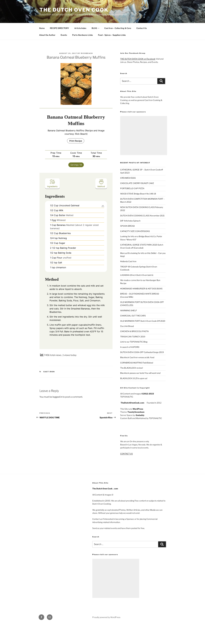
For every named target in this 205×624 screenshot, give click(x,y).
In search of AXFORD (129, 347)
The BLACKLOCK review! (131, 368)
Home (42, 28)
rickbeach (87, 53)
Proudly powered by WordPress (106, 617)
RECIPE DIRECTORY (59, 28)
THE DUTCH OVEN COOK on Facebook (137, 59)
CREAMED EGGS (128, 178)
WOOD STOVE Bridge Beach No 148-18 (138, 193)
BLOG (94, 28)
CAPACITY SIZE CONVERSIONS (135, 231)
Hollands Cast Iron (128, 261)
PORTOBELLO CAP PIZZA (132, 188)
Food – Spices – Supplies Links (112, 35)
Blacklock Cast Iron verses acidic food (137, 357)
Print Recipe (75, 140)
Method (101, 186)
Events (64, 35)
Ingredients (52, 186)
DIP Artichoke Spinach (130, 221)
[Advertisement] (143, 135)
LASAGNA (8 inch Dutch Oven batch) (136, 275)
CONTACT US (126, 453)
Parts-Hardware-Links (82, 35)
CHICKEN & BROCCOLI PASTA (134, 331)
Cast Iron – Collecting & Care (117, 28)
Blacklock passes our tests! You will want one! (140, 373)
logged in (57, 397)
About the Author (47, 35)
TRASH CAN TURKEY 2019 (132, 336)
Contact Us (141, 28)
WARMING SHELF (128, 310)
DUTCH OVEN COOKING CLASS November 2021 (142, 215)
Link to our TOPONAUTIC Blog (133, 342)
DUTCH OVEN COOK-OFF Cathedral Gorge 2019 (142, 352)
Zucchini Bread (127, 326)
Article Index (80, 28)
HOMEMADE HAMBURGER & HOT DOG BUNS (141, 288)
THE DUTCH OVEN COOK (73, 10)
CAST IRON (49, 372)
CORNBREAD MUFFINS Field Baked (136, 362)
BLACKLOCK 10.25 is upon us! (133, 378)
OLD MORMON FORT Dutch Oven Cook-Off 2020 (142, 321)
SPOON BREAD (127, 226)
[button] (102, 205)
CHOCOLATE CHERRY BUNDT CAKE (137, 183)
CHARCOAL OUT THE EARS (133, 315)
